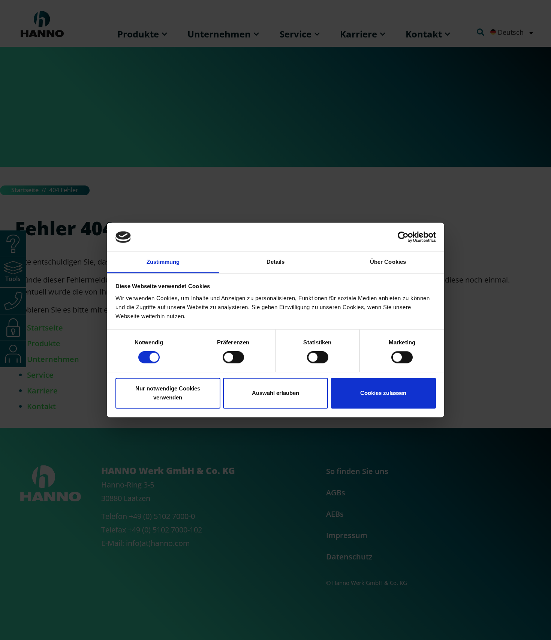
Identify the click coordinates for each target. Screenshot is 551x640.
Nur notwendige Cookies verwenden (167, 393)
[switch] (233, 357)
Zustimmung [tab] (163, 262)
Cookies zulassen (383, 393)
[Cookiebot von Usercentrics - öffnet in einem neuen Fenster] (403, 237)
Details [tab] (276, 262)
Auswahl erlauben (275, 393)
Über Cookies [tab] (388, 262)
